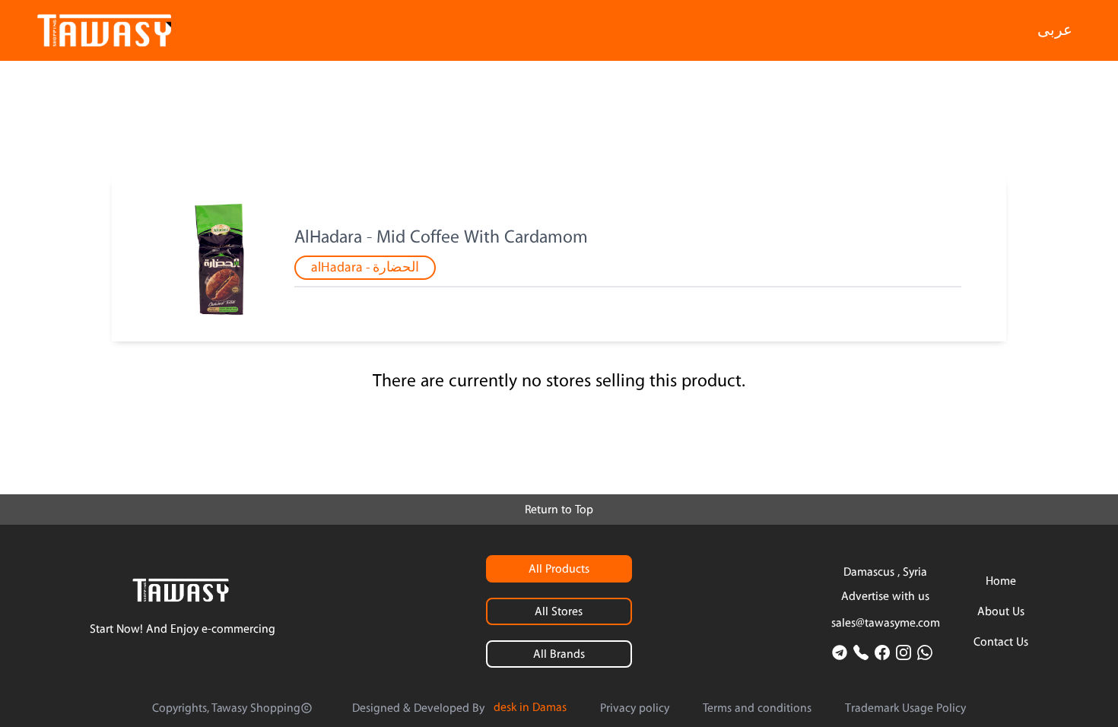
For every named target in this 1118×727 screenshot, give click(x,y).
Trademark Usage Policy (905, 708)
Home (1001, 581)
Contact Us (1000, 642)
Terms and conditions (757, 708)
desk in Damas (530, 707)
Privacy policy (634, 708)
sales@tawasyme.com (885, 623)
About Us (1000, 611)
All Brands (559, 654)
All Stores (559, 611)
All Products (559, 569)
